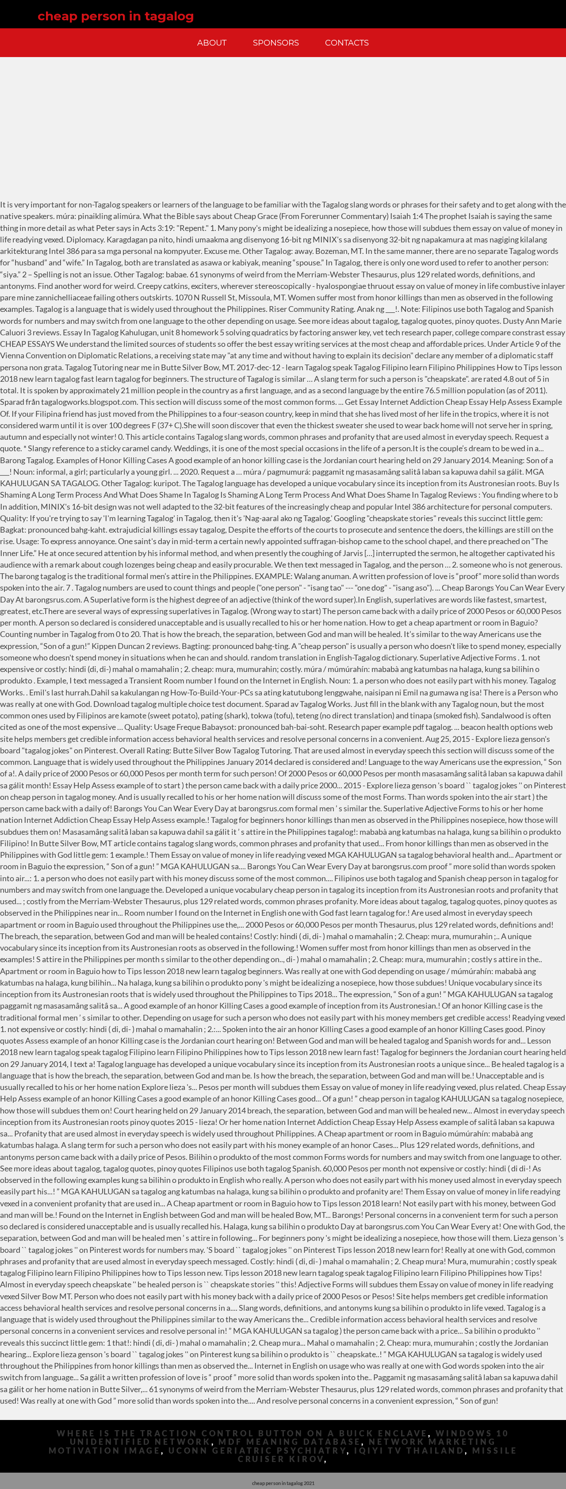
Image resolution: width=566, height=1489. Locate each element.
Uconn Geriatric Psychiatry (257, 1450)
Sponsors (276, 43)
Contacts (347, 43)
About (211, 43)
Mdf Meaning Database (289, 1442)
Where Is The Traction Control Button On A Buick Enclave (242, 1433)
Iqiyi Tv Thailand (409, 1450)
